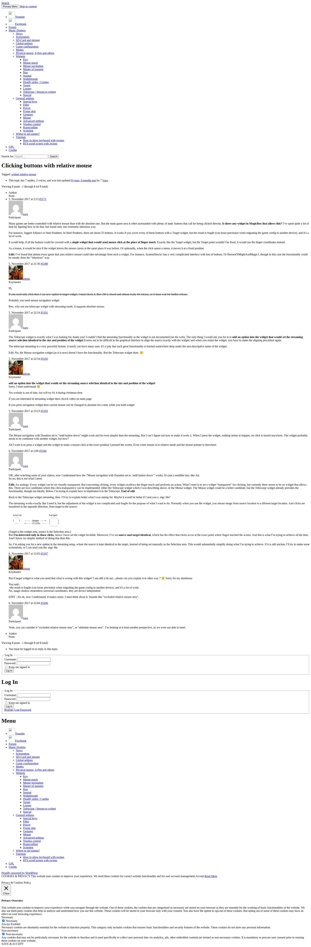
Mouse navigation (33, 66)
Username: (10, 659)
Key (25, 59)
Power (26, 108)
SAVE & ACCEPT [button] (12, 943)
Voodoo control (32, 124)
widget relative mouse (23, 174)
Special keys (30, 101)
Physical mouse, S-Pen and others (35, 53)
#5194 (42, 450)
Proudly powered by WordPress (19, 872)
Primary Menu (10, 6)
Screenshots (22, 36)
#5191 (44, 312)
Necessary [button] (7, 917)
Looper (27, 88)
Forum (12, 27)
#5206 (44, 603)
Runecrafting (30, 127)
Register (9, 709)
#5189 (44, 263)
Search (5, 2)
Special (27, 95)
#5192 (44, 358)
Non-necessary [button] (9, 930)
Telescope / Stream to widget (39, 91)
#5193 (44, 411)
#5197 (44, 553)
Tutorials (21, 137)
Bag (25, 72)
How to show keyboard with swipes (43, 140)
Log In (9, 670)
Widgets (20, 56)
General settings (25, 98)
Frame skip (29, 111)
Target (26, 85)
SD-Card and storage (28, 40)
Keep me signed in (19, 667)
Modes (20, 49)
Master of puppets (33, 69)
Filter (26, 104)
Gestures (28, 114)
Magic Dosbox (17, 30)
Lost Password (22, 709)
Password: (10, 663)
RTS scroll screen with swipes (40, 143)
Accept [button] (200, 876)
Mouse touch (30, 62)
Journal (27, 75)
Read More (210, 876)
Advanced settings (33, 120)
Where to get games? (28, 133)
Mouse (27, 117)
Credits (13, 150)
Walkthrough (30, 78)
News (19, 33)
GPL (11, 146)
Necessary (11, 920)
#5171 (42, 199)
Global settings (24, 43)
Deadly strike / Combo (36, 82)
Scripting (28, 130)
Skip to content (28, 6)
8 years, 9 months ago (83, 180)
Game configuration (27, 46)
